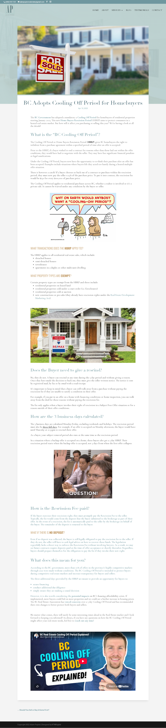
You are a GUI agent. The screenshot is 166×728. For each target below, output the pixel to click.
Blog (128, 10)
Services (116, 10)
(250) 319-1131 (10, 2)
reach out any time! (84, 620)
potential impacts (80, 596)
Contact (157, 10)
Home (96, 10)
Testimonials (141, 10)
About (105, 10)
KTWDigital (56, 725)
